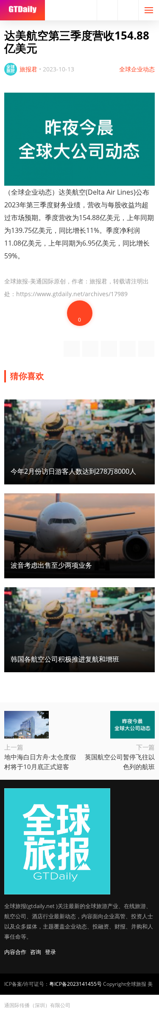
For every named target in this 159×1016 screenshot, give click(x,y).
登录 (50, 952)
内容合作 (15, 952)
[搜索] (107, 10)
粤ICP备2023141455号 (75, 984)
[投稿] (128, 10)
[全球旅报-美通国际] (22, 10)
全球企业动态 (137, 69)
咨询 (35, 952)
